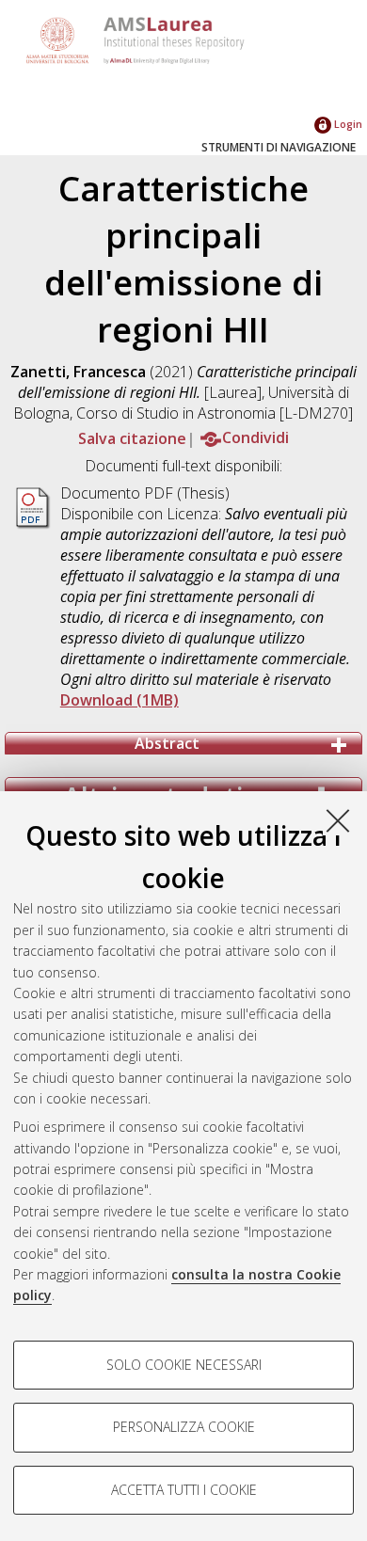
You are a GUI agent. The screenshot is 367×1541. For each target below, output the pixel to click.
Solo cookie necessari (184, 1365)
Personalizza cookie (184, 1427)
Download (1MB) (119, 700)
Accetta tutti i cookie (184, 1490)
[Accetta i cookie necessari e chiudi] (338, 820)
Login (346, 124)
